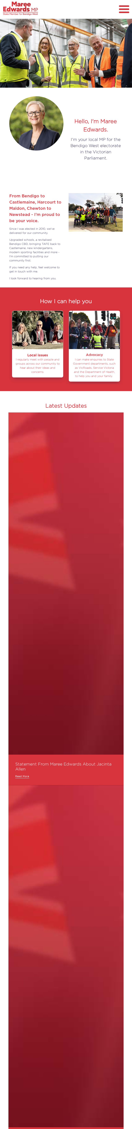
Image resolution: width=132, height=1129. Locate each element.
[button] (10, 53)
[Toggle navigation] (124, 9)
